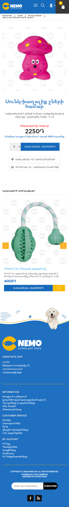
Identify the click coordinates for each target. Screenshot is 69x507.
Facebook (30, 498)
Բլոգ (5, 426)
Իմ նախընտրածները (14, 456)
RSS (38, 498)
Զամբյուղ (8, 453)
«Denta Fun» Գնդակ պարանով (25, 268)
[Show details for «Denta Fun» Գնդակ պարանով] (34, 232)
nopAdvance (41, 476)
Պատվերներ (9, 447)
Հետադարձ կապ (12, 409)
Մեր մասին (9, 406)
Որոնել (6, 420)
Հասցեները (9, 450)
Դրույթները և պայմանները (18, 403)
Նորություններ (11, 423)
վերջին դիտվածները (15, 430)
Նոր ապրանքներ (12, 433)
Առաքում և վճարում (14, 396)
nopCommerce (41, 474)
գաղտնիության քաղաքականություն (24, 400)
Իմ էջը (6, 444)
